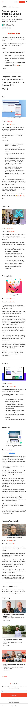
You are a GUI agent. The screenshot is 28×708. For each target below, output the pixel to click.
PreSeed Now (4, 6)
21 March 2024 (12, 386)
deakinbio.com (10, 228)
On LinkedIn (9, 540)
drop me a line (21, 195)
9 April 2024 (11, 124)
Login (16, 1)
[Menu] (26, 2)
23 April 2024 (12, 453)
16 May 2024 (12, 231)
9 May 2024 (11, 302)
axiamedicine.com (11, 298)
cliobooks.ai (9, 121)
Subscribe (22, 1)
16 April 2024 (12, 543)
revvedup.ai (9, 449)
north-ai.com (9, 383)
